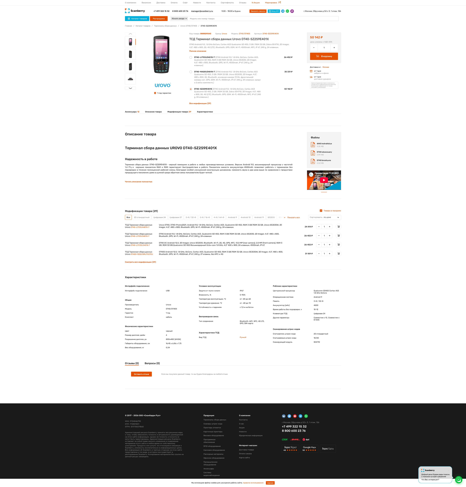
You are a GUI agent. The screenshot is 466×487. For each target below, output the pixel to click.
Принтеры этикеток (212, 428)
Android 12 (245, 217)
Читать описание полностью (138, 182)
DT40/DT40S (244, 34)
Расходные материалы (213, 454)
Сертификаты (227, 2)
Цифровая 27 (176, 217)
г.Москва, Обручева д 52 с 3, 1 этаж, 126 (322, 11)
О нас (241, 424)
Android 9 (232, 217)
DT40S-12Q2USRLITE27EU (142, 254)
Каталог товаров (143, 26)
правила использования (253, 483)
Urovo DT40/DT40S (188, 26)
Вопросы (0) (152, 363)
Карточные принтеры (213, 432)
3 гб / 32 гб (191, 217)
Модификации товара (179, 112)
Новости (197, 2)
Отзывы (242, 2)
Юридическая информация (250, 435)
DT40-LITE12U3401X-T (140, 245)
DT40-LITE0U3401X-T (140, 236)
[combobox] (324, 217)
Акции (242, 428)
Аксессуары (132, 112)
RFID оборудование (212, 446)
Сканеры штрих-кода (213, 424)
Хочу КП (275, 11)
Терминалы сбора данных (165, 26)
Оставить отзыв (141, 374)
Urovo (224, 34)
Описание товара (153, 112)
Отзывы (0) (132, 363)
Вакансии (146, 2)
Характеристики (205, 112)
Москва (326, 67)
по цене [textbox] (320, 217)
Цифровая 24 (159, 217)
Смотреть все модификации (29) (140, 262)
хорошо (270, 483)
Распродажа (159, 18)
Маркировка (271, 2)
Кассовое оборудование (214, 450)
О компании (130, 2)
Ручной (243, 337)
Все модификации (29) (200, 103)
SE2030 (271, 217)
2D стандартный (142, 217)
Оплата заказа (245, 454)
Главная (128, 26)
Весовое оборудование (214, 435)
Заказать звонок (258, 11)
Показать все (293, 217)
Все (128, 217)
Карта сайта (244, 458)
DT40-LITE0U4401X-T (140, 227)
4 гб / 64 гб (219, 217)
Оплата (174, 2)
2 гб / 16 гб (205, 217)
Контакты (210, 2)
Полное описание (197, 51)
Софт (185, 2)
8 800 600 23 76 (180, 11)
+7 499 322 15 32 (161, 11)
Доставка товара (246, 450)
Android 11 (259, 217)
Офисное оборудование (214, 458)
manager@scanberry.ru (202, 11)
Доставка (160, 2)
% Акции (256, 2)
